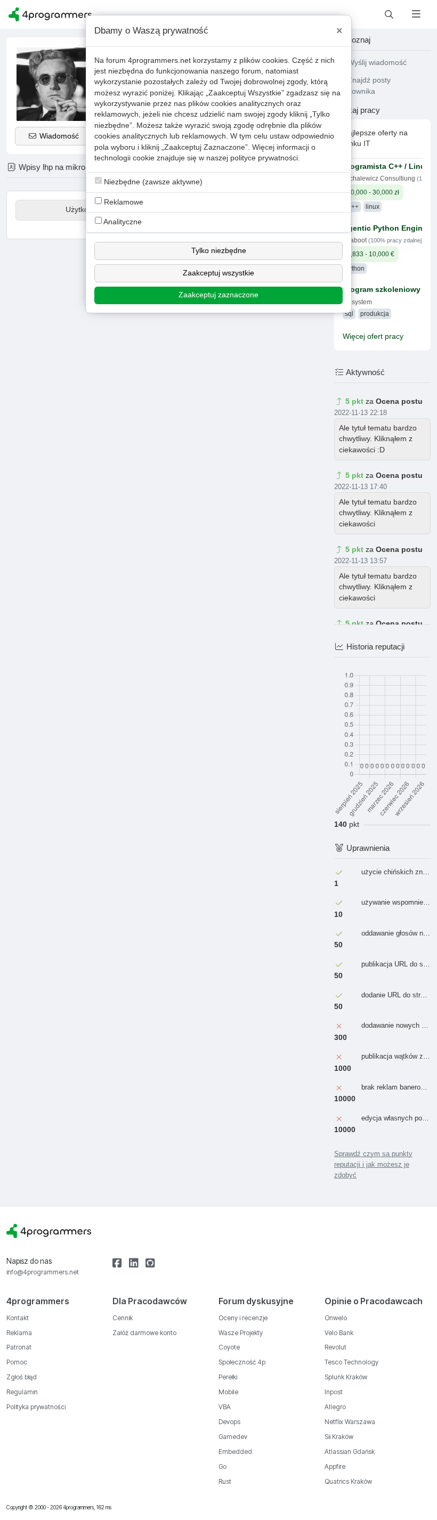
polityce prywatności (264, 158)
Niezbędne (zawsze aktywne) (152, 182)
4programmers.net (159, 60)
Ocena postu (399, 401)
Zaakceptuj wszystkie (218, 273)
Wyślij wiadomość (376, 63)
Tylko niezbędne (218, 251)
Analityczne (122, 222)
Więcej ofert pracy (373, 336)
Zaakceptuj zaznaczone (218, 295)
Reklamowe (122, 202)
